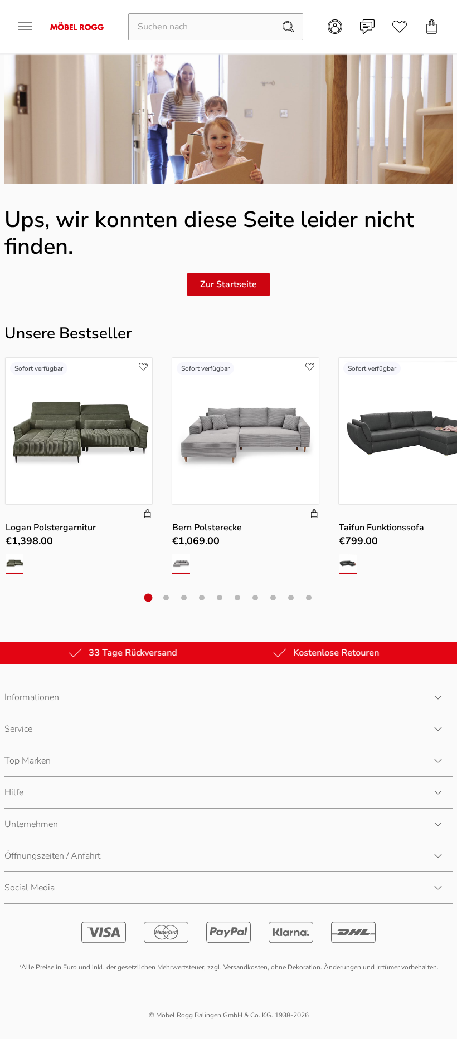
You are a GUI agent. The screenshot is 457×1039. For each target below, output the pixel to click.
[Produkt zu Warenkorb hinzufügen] (147, 515)
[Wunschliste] (399, 26)
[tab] (148, 597)
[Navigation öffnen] (25, 26)
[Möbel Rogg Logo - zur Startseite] (77, 26)
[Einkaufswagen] (432, 26)
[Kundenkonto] (335, 26)
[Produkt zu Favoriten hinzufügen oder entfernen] (143, 366)
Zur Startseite (228, 284)
